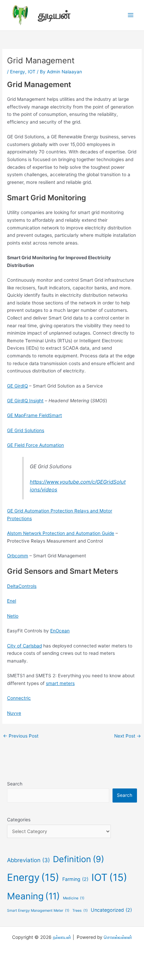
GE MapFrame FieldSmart (34, 415)
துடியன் (54, 14)
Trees (80, 910)
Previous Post (21, 736)
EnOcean (60, 630)
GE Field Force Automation (35, 445)
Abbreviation (28, 860)
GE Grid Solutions (25, 430)
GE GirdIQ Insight (25, 400)
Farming (75, 879)
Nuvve (14, 713)
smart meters (60, 683)
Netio (12, 616)
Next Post (127, 736)
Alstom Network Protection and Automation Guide (60, 533)
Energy (17, 71)
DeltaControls (22, 586)
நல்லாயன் (62, 937)
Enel (11, 601)
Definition (78, 859)
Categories (18, 819)
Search (14, 783)
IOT (31, 71)
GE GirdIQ (17, 386)
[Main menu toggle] (131, 15)
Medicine (73, 898)
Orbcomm (17, 555)
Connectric (19, 698)
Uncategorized (111, 910)
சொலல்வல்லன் (118, 937)
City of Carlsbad (24, 645)
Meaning (33, 896)
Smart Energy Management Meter (38, 910)
